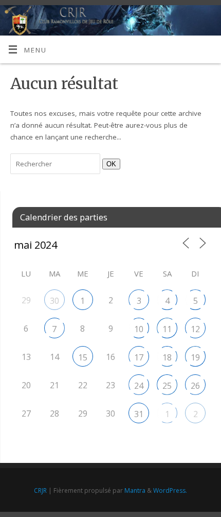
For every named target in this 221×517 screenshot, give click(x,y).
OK (109, 164)
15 (82, 357)
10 (138, 329)
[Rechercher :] (56, 163)
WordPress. (170, 490)
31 (138, 414)
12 (195, 329)
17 (138, 357)
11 (167, 329)
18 (167, 357)
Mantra (134, 490)
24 (138, 385)
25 (167, 385)
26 (195, 385)
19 (195, 357)
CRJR (40, 490)
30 (54, 300)
